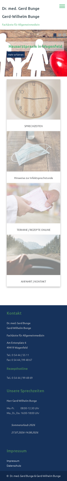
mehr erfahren (15, 54)
